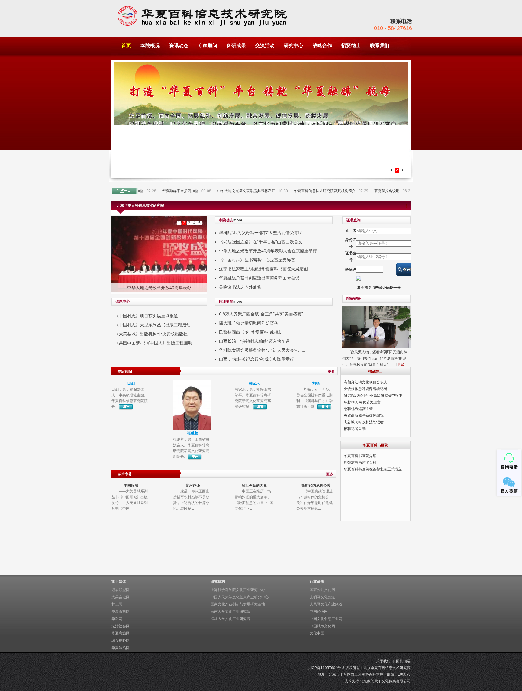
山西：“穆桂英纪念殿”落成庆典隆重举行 (256, 359)
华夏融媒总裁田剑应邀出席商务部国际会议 (259, 278)
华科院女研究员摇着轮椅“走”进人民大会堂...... (262, 350)
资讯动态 (178, 45)
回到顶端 (403, 661)
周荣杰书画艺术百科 (360, 462)
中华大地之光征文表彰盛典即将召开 (240, 191)
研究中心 (293, 45)
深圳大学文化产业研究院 (230, 619)
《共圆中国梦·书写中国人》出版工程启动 (153, 343)
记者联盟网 (120, 590)
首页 (126, 45)
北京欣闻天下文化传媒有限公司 (385, 681)
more (237, 220)
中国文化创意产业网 (326, 619)
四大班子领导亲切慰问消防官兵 (248, 323)
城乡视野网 (120, 640)
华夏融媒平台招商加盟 (174, 191)
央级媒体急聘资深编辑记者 (365, 389)
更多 (400, 365)
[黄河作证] (192, 507)
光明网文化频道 (322, 597)
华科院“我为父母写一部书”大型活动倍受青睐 (260, 232)
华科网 (116, 619)
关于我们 (383, 661)
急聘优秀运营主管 (358, 409)
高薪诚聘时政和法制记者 (364, 422)
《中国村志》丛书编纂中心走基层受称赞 (257, 259)
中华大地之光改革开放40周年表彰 (159, 287)
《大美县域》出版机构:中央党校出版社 (151, 333)
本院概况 (150, 45)
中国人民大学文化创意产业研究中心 (240, 597)
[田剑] (130, 405)
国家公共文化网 (322, 590)
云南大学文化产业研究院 (230, 611)
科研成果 (236, 45)
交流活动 (265, 45)
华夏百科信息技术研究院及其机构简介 (318, 191)
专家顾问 (207, 45)
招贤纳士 (351, 45)
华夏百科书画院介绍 (360, 456)
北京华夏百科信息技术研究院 (387, 668)
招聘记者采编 (355, 429)
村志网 (116, 604)
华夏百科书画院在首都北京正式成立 (373, 469)
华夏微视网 (120, 611)
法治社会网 (120, 626)
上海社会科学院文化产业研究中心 (238, 590)
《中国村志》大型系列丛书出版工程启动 (152, 324)
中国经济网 (319, 611)
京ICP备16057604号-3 (325, 668)
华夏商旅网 (120, 633)
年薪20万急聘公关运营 (362, 402)
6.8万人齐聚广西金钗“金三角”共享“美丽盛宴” (261, 314)
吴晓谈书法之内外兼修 (240, 287)
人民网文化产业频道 (326, 604)
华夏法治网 (120, 648)
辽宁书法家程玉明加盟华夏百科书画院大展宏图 (263, 268)
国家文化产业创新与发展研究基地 (238, 604)
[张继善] (192, 405)
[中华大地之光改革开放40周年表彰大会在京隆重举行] (159, 254)
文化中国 (317, 633)
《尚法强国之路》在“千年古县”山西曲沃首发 (260, 241)
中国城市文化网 (322, 626)
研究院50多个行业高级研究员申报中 (373, 395)
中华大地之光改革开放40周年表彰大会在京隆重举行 (268, 250)
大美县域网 (120, 597)
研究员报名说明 (380, 191)
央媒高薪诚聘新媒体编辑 (364, 415)
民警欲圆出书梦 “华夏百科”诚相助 (250, 332)
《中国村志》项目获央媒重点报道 (146, 315)
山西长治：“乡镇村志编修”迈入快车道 (254, 341)
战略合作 (322, 45)
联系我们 (379, 45)
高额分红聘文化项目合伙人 (365, 382)
